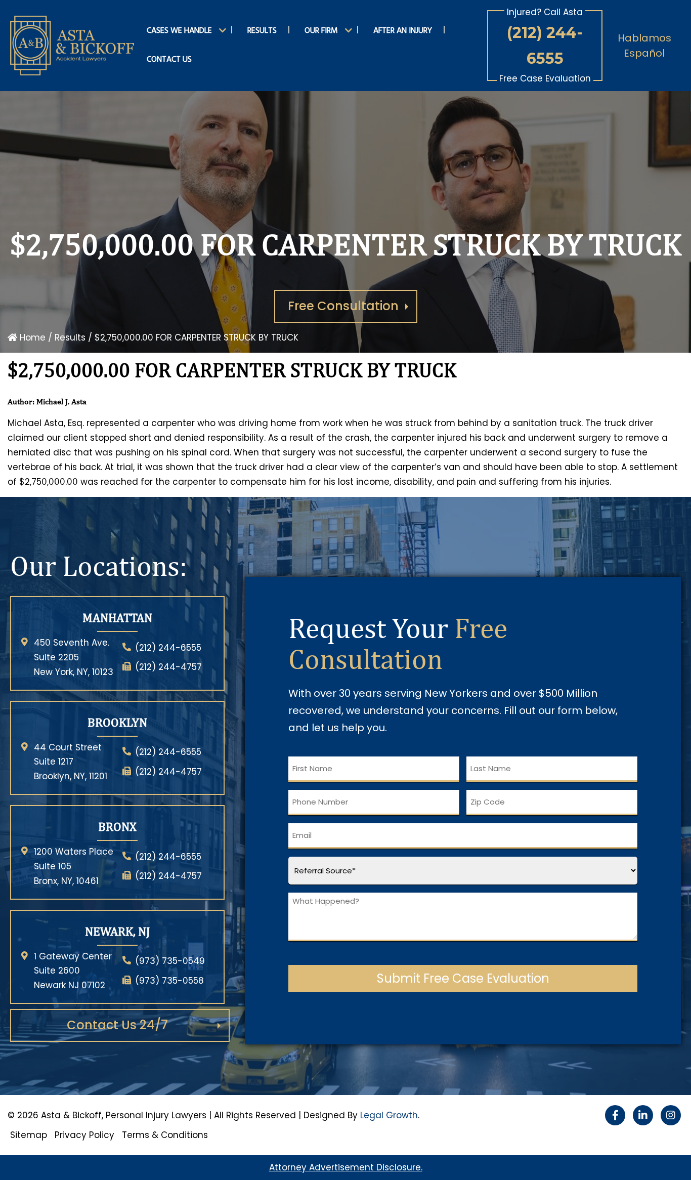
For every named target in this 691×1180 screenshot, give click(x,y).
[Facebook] (615, 1115)
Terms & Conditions (165, 1135)
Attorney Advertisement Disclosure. (345, 1167)
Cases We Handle (179, 30)
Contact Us (169, 59)
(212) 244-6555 (545, 45)
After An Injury (402, 30)
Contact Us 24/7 (117, 1025)
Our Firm (321, 30)
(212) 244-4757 (168, 667)
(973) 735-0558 (169, 981)
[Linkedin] (643, 1115)
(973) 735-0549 (170, 961)
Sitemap (28, 1135)
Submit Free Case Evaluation (463, 978)
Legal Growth (389, 1115)
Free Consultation (343, 306)
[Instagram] (671, 1115)
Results (262, 30)
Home (31, 337)
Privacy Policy (84, 1135)
